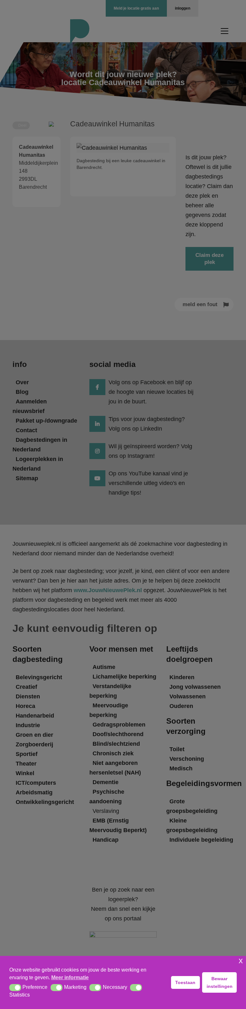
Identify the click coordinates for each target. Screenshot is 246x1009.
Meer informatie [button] (70, 977)
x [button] (241, 960)
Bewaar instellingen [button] (220, 982)
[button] (15, 987)
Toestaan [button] (185, 982)
